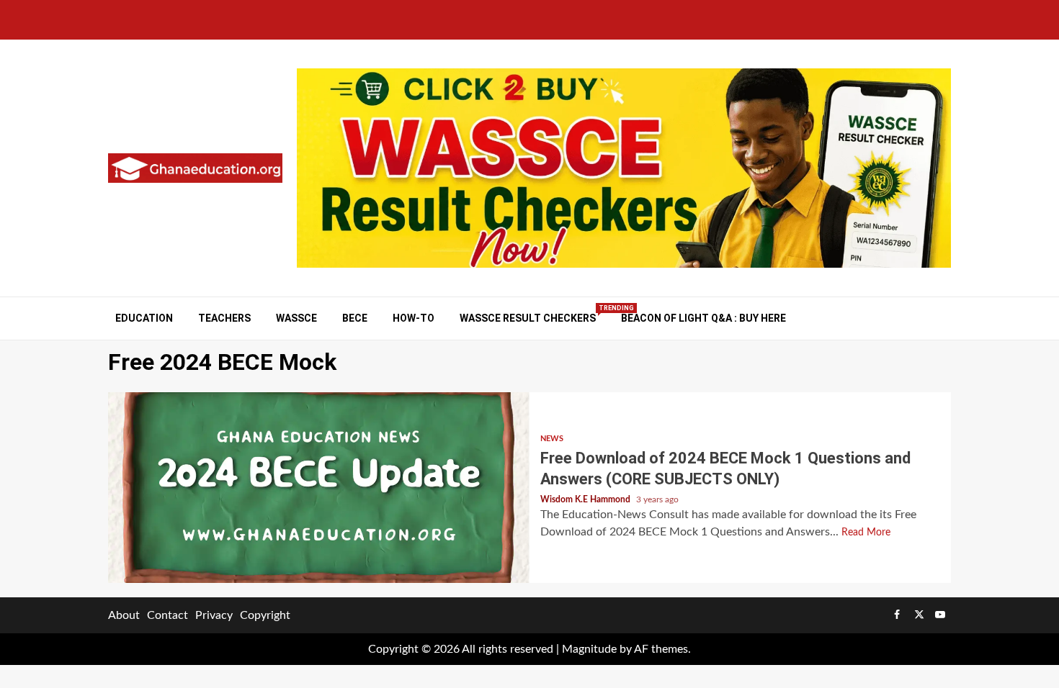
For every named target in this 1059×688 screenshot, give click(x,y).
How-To (413, 318)
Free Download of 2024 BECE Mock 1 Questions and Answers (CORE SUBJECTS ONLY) (319, 487)
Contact (167, 615)
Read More (865, 533)
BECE (354, 318)
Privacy (214, 615)
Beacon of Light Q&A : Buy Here (703, 318)
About (124, 615)
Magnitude (589, 649)
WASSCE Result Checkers (528, 318)
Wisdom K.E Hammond (586, 499)
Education (144, 318)
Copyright (265, 615)
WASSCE (296, 318)
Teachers (224, 318)
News (551, 439)
